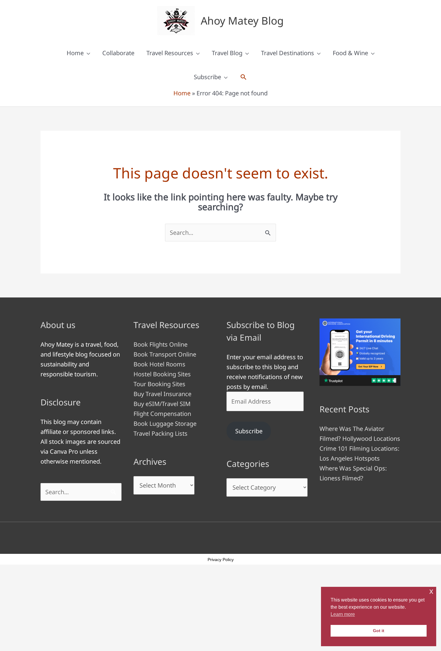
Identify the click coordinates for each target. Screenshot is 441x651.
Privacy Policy (221, 559)
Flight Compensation (162, 414)
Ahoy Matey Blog (242, 20)
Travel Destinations (287, 53)
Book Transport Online (165, 354)
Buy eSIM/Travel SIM (162, 404)
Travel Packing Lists (161, 433)
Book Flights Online (161, 344)
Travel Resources (169, 53)
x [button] (431, 591)
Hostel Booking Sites (162, 374)
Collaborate (118, 53)
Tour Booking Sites (159, 384)
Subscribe (207, 77)
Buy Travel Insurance (162, 394)
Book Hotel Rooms (159, 364)
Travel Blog (227, 53)
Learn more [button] (343, 614)
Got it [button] (378, 630)
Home (75, 53)
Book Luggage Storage (165, 424)
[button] (244, 77)
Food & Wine (350, 53)
